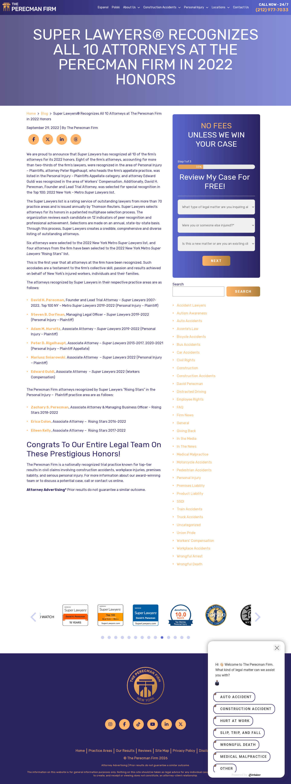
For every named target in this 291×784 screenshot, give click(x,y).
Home (31, 113)
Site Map (162, 751)
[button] (139, 7)
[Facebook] (124, 724)
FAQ (180, 407)
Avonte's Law (187, 329)
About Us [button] (129, 7)
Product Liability (190, 494)
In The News (186, 446)
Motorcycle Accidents (194, 462)
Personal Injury (194, 7)
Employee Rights (190, 399)
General (183, 423)
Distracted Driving (191, 392)
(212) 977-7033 (272, 9)
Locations (218, 7)
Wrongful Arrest (190, 556)
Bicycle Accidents (191, 337)
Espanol (103, 7)
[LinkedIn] (166, 724)
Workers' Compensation (195, 541)
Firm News (185, 415)
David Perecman (190, 384)
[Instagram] (110, 724)
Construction (187, 368)
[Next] (257, 617)
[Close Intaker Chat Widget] (277, 647)
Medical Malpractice (192, 454)
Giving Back (186, 431)
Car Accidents (188, 352)
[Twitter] (180, 724)
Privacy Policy (184, 751)
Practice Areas (100, 751)
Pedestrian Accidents (194, 470)
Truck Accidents (190, 517)
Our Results (125, 751)
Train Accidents (189, 509)
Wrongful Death (189, 564)
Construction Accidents (159, 7)
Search (178, 284)
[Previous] (34, 617)
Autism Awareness (192, 313)
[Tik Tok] (138, 724)
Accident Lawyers (191, 305)
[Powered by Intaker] (254, 775)
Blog (44, 113)
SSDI (180, 501)
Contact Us (241, 7)
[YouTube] (152, 724)
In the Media (186, 439)
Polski (116, 7)
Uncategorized (189, 525)
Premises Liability (191, 486)
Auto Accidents (189, 321)
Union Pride (186, 533)
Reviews (144, 751)
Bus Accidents (188, 345)
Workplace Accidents (193, 548)
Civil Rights (186, 360)
